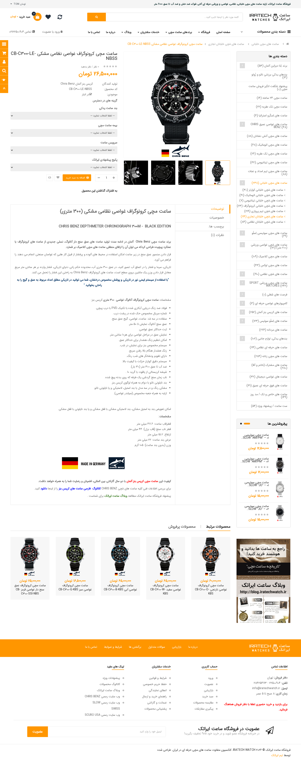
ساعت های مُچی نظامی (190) (270, 274)
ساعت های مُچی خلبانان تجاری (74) (262, 216)
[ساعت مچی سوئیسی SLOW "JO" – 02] (280, 512)
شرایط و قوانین (158, 678)
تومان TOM (19, 4)
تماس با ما (91, 647)
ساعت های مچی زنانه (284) (270, 356)
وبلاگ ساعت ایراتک (108, 690)
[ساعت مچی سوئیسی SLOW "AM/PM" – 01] (280, 441)
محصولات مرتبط (218, 527)
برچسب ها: (216, 226)
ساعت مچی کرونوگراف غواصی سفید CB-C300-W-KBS (165, 589)
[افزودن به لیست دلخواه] (57, 177)
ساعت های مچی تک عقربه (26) (268, 153)
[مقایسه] (60, 18)
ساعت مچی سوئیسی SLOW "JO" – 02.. (256, 507)
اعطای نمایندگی (158, 690)
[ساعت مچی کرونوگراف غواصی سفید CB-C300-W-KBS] (165, 556)
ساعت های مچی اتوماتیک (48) (269, 145)
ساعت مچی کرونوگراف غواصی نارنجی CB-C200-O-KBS (211, 589)
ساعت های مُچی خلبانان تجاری (226, 44)
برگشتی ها (135, 647)
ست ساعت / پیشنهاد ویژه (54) (269, 406)
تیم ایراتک (277, 755)
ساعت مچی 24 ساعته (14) (272, 98)
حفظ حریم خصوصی (155, 684)
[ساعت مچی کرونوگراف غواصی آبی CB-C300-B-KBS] (120, 556)
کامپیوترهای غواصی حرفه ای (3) (268, 303)
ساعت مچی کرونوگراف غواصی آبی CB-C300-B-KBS (120, 587)
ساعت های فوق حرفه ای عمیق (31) (267, 385)
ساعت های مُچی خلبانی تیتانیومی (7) (261, 200)
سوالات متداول (156, 647)
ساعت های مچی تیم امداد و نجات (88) (267, 172)
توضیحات (217, 208)
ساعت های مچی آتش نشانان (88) (267, 136)
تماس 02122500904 (20, 31)
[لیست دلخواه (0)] (47, 17)
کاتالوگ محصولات (110, 684)
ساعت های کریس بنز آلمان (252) (268, 312)
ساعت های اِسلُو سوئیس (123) (269, 321)
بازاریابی (176, 647)
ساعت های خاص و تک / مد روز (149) (268, 395)
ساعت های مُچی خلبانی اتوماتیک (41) (261, 195)
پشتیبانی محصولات (155, 709)
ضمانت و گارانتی (157, 702)
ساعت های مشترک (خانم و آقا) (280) (269, 366)
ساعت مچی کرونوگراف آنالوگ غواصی (137, 300)
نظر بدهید (86, 67)
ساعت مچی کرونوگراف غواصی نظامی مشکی (127, 211)
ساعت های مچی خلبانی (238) (269, 183)
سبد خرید (207, 696)
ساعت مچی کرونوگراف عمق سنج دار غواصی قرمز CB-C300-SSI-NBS (30, 589)
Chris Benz (143, 241)
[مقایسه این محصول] (49, 177)
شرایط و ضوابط (113, 647)
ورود (57, 31)
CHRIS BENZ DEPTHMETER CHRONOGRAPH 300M (100, 226)
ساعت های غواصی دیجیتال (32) (268, 376)
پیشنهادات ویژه (111, 678)
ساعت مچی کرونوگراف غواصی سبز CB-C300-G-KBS (75, 587)
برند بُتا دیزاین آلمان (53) (272, 66)
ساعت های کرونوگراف (30, 241)
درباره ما (193, 647)
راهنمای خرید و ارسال (154, 696)
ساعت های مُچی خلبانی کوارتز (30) (262, 190)
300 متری (108, 300)
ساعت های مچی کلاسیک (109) (269, 256)
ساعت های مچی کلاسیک (91, 247)
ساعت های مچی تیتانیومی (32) (268, 162)
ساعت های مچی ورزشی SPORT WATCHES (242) (268, 284)
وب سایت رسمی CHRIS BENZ (102, 696)
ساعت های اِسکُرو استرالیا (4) (270, 115)
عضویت (46, 31)
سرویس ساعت (109, 142)
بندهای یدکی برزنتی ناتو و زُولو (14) (269, 76)
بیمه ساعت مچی (107, 125)
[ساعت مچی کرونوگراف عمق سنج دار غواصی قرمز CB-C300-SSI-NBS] (30, 556)
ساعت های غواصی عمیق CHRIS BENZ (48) (269, 125)
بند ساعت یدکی (108, 108)
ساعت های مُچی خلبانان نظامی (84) (262, 222)
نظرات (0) (217, 235)
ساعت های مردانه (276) (273, 330)
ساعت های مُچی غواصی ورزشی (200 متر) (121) (269, 246)
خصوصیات (216, 217)
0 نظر (96, 67)
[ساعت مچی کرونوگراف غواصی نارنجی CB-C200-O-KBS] (210, 556)
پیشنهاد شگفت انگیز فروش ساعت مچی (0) (268, 87)
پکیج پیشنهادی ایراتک (104, 160)
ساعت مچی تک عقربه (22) (271, 106)
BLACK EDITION (158, 226)
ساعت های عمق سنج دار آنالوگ (84, 241)
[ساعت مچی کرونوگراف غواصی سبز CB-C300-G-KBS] (75, 556)
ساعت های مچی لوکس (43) (270, 265)
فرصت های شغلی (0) (274, 294)
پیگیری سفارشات (204, 709)
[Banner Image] (263, 581)
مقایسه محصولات (203, 702)
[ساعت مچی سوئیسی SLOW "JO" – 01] (280, 489)
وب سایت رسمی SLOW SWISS (106, 705)
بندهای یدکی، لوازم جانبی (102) (269, 338)
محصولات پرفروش (182, 527)
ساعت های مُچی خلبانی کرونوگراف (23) (260, 206)
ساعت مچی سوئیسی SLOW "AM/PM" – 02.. (255, 460)
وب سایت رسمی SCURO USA (102, 715)
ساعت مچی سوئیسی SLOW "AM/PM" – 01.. (255, 436)
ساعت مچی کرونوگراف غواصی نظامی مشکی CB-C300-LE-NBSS (165, 44)
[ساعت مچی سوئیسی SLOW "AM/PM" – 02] (280, 465)
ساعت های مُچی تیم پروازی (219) (263, 211)
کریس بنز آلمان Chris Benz (77, 84)
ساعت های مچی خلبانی (265, 44)
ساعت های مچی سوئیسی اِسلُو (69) (269, 234)
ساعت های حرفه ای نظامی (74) (268, 347)
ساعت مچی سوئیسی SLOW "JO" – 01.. (256, 484)
